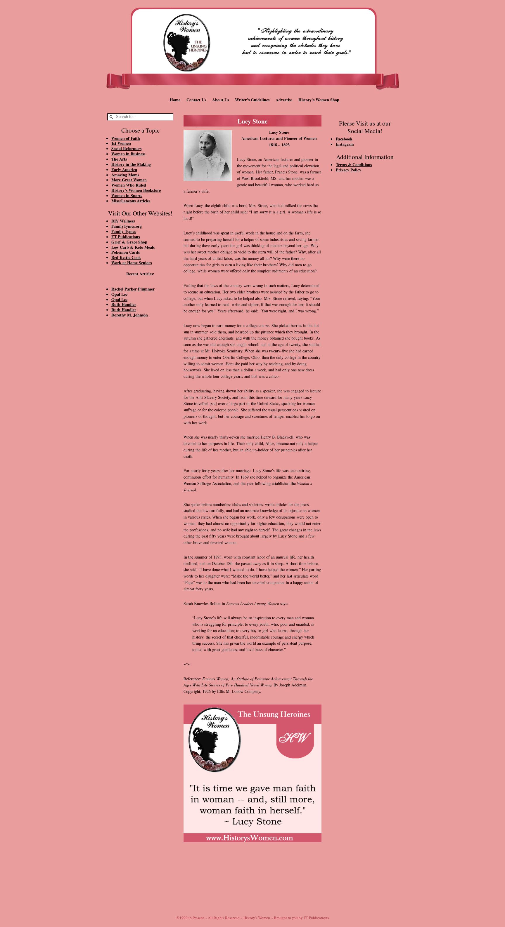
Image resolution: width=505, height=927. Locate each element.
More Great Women (129, 180)
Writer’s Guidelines (252, 100)
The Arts (119, 159)
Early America (124, 169)
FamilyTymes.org (126, 226)
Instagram (345, 144)
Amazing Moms (125, 175)
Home (175, 100)
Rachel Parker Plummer (133, 289)
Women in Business (128, 154)
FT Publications (125, 237)
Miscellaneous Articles (130, 201)
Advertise (284, 100)
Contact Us (196, 100)
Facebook (344, 139)
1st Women (121, 143)
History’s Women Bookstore (136, 190)
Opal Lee (119, 294)
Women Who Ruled (128, 185)
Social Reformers (126, 148)
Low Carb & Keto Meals (133, 247)
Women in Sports (126, 195)
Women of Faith (125, 138)
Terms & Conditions (354, 164)
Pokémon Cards (125, 252)
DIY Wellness (123, 221)
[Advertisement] (140, 421)
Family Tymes (123, 231)
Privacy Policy (348, 170)
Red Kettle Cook (126, 257)
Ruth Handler (123, 304)
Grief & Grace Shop (129, 242)
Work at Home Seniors (131, 263)
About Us (220, 100)
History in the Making (131, 164)
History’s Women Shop (318, 100)
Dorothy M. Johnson (129, 315)
